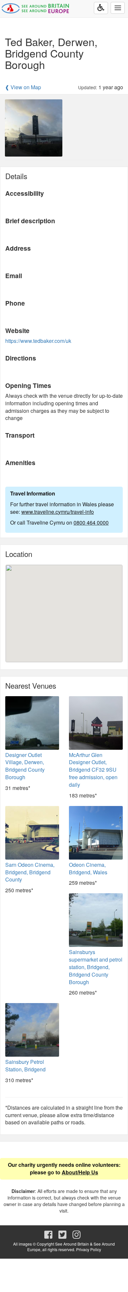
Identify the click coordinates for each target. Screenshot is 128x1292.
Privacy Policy (88, 1249)
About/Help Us (80, 1172)
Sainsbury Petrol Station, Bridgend (25, 1065)
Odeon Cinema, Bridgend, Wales (88, 868)
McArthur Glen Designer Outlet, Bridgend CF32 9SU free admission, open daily (93, 769)
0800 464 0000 (91, 522)
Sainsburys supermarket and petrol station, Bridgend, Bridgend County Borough (95, 966)
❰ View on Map (23, 87)
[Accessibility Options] (101, 8)
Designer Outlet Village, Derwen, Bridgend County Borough (25, 766)
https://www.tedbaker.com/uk (38, 340)
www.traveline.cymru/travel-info (57, 511)
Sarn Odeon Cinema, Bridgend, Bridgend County (29, 872)
